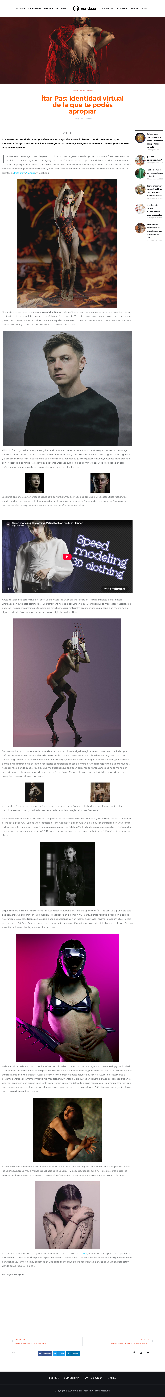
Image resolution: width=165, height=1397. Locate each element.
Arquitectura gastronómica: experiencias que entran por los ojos (154, 231)
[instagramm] (141, 1353)
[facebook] (134, 1353)
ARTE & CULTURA (51, 8)
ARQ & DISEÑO (121, 8)
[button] (45, 1353)
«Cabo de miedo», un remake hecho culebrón (155, 173)
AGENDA (145, 8)
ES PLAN (134, 8)
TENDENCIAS (107, 8)
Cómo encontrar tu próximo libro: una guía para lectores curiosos (154, 191)
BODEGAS (20, 8)
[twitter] (148, 1353)
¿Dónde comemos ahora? (154, 158)
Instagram (19, 173)
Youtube (30, 173)
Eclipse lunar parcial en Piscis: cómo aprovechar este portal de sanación (155, 140)
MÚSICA (64, 8)
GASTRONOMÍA (34, 8)
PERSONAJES (77, 91)
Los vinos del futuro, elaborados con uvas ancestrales (154, 210)
